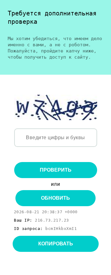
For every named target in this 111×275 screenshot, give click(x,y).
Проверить (56, 170)
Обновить (55, 198)
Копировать (55, 243)
